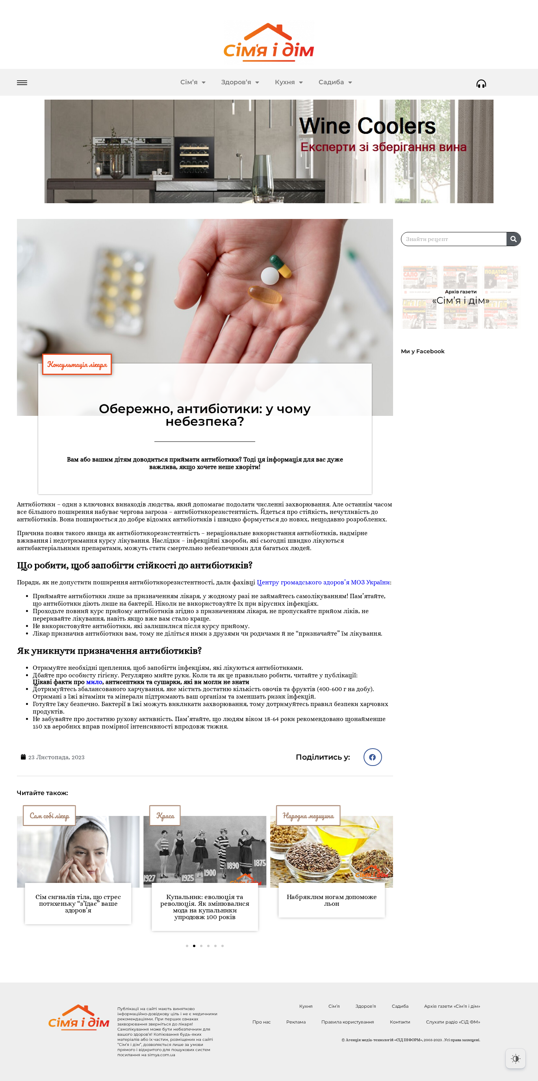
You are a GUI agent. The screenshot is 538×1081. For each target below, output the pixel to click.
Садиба (331, 82)
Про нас (261, 1022)
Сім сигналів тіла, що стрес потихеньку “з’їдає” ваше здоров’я (78, 903)
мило (94, 682)
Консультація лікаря (77, 364)
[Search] (513, 239)
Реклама (296, 1022)
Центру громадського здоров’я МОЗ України (323, 582)
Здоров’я (236, 82)
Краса (165, 815)
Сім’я (189, 82)
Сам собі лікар (49, 815)
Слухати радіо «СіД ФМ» (453, 1022)
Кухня (285, 82)
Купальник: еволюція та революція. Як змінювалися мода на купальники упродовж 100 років (204, 907)
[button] (373, 757)
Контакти (400, 1022)
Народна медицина (308, 815)
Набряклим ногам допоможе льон (332, 900)
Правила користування (347, 1022)
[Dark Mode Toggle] (515, 1058)
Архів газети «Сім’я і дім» (452, 1006)
